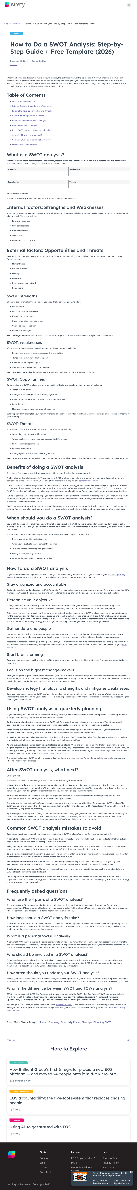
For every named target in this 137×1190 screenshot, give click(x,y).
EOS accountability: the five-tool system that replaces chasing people (67, 1100)
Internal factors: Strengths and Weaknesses (32, 106)
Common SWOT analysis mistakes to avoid (32, 140)
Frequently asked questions (24, 144)
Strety (43, 1152)
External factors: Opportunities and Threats (32, 111)
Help (105, 1152)
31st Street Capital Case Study (52, 753)
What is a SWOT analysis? (24, 101)
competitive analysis (88, 481)
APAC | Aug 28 (100, 1182)
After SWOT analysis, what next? (27, 135)
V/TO (108, 1022)
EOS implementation (21, 1091)
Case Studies (19, 1063)
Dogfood (17, 1120)
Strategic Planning (93, 1022)
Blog (6, 23)
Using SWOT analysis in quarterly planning (31, 130)
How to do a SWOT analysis (25, 125)
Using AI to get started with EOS (40, 1126)
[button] (129, 5)
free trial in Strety (64, 1004)
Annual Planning (49, 1022)
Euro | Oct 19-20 (121, 1182)
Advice (16, 23)
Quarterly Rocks (70, 1022)
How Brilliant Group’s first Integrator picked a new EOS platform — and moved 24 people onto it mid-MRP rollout (62, 1071)
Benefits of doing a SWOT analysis (28, 116)
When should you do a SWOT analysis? (29, 120)
